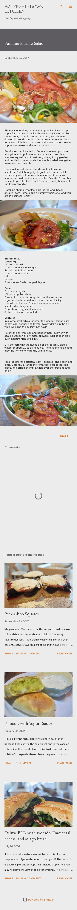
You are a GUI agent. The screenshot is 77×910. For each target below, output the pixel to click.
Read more (65, 653)
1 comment (24, 762)
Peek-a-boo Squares (21, 614)
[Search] (61, 6)
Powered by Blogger (40, 899)
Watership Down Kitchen (24, 9)
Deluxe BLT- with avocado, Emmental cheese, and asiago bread (37, 836)
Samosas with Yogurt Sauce (28, 723)
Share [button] (63, 436)
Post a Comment (28, 653)
